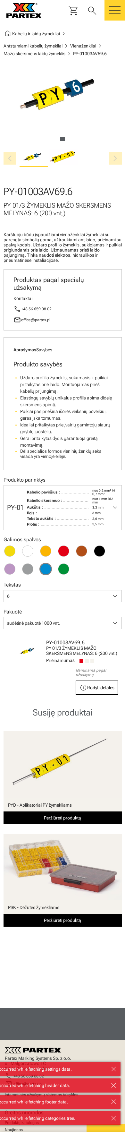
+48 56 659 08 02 (36, 309)
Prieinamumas (60, 660)
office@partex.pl (35, 320)
